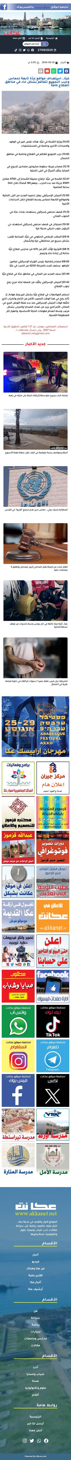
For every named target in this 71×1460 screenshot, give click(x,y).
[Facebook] (32, 50)
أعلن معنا (35, 1430)
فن (36, 1311)
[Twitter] (24, 50)
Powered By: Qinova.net (35, 1457)
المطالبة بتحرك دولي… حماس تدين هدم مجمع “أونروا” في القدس (36, 510)
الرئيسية (36, 1417)
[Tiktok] (16, 50)
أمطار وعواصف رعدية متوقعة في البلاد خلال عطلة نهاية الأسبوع (36, 453)
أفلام (35, 1395)
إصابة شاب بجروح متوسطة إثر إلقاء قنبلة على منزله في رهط (38, 396)
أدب (35, 1367)
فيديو (35, 1261)
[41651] (35, 9)
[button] (66, 71)
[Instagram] (20, 50)
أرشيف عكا (35, 1289)
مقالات (35, 1345)
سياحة (35, 1318)
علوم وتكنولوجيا (35, 1388)
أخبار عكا (35, 1282)
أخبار (36, 1255)
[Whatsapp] (28, 50)
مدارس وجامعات (35, 1338)
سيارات (35, 1332)
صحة (35, 1381)
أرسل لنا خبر (35, 1423)
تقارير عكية (35, 1275)
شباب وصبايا (35, 1374)
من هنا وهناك (35, 1268)
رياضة (36, 1325)
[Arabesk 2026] (35, 756)
